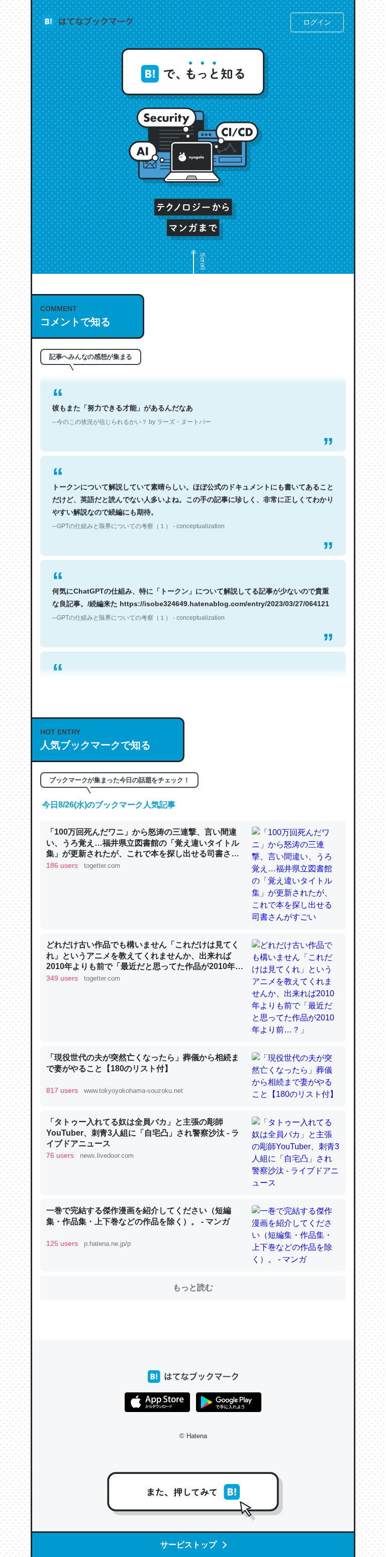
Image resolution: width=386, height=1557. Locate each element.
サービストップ (188, 1544)
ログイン (317, 22)
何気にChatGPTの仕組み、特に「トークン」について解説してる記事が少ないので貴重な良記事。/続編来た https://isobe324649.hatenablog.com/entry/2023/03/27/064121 (190, 591)
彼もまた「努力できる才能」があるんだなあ (131, 402)
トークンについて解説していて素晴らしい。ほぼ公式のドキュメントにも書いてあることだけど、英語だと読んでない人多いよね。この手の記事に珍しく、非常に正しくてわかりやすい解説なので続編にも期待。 (193, 493)
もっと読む (193, 1287)
